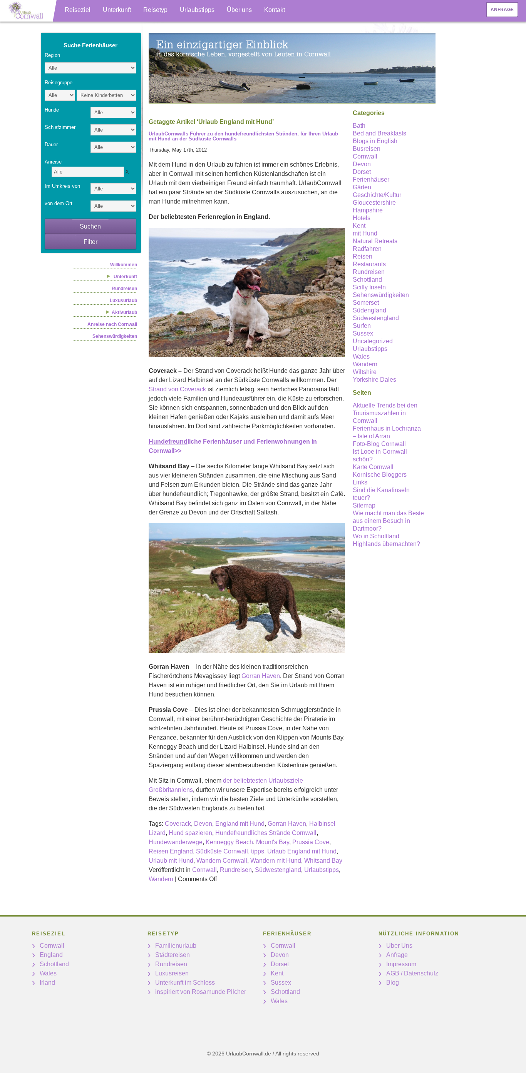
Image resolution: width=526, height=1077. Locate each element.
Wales (361, 356)
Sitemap (364, 505)
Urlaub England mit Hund (302, 851)
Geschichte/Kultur (377, 195)
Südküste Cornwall (222, 851)
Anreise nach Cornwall (112, 324)
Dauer (51, 144)
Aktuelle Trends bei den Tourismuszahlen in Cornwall (385, 413)
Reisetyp (155, 10)
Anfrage (502, 9)
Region (52, 55)
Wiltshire (365, 372)
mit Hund (365, 233)
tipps (257, 851)
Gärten (362, 187)
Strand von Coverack (177, 389)
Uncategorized (373, 341)
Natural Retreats (375, 241)
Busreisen (366, 148)
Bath (359, 125)
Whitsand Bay (323, 860)
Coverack (178, 823)
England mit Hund (240, 823)
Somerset (366, 302)
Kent (359, 225)
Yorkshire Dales (374, 379)
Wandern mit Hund (275, 860)
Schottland (367, 279)
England (51, 955)
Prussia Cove (310, 842)
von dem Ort (58, 203)
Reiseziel (77, 10)
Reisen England (171, 851)
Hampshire (368, 210)
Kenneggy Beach (229, 842)
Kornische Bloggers (380, 474)
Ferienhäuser (371, 179)
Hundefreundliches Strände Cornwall (266, 833)
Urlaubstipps (197, 10)
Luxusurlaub (123, 300)
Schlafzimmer (60, 127)
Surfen (362, 325)
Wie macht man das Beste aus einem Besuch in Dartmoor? (388, 521)
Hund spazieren (190, 833)
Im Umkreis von (62, 186)
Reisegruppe (58, 82)
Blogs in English (375, 141)
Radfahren (367, 248)
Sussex (363, 333)
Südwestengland (278, 870)
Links (360, 482)
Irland (47, 982)
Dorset (362, 172)
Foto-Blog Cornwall (379, 444)
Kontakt (274, 10)
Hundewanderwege (176, 842)
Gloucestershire (374, 202)
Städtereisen (172, 955)
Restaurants (369, 264)
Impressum (401, 964)
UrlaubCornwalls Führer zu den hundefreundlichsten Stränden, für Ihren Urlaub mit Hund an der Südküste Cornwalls (243, 136)
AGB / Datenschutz (412, 973)
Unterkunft (117, 10)
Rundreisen (124, 288)
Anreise (53, 162)
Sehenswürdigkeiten (114, 336)
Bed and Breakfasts (379, 133)
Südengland (369, 310)
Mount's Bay (272, 842)
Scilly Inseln (369, 287)
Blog (392, 982)
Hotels (361, 218)
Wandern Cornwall (221, 860)
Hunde (52, 110)
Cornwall (204, 870)
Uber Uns (399, 945)
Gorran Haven (260, 676)
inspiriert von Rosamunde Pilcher (200, 992)
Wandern (161, 879)
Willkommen (123, 264)
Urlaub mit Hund (171, 860)
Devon (203, 823)
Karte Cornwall (373, 467)
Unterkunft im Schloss (185, 982)
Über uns (239, 10)
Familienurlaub (175, 945)
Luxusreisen (172, 973)
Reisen (362, 256)
